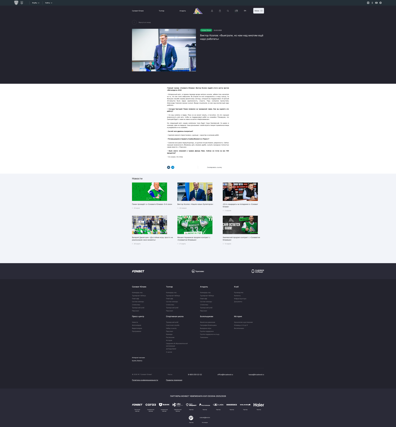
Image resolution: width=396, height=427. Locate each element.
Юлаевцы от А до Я (241, 325)
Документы (238, 301)
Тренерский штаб (138, 308)
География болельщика (208, 325)
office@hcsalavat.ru (225, 374)
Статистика (136, 305)
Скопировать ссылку (214, 167)
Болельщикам (206, 316)
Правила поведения (174, 380)
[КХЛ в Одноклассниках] (372, 3)
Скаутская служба (172, 325)
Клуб (236, 287)
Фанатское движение (207, 322)
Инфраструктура (240, 298)
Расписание (170, 337)
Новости (135, 322)
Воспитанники (239, 328)
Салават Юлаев (138, 11)
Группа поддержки (207, 331)
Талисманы (204, 337)
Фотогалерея (136, 325)
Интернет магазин (138, 357)
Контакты (237, 295)
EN (245, 11)
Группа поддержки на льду (209, 334)
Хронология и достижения (243, 322)
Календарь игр (137, 292)
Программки (136, 331)
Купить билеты (137, 361)
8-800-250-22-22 (195, 374)
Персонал (135, 311)
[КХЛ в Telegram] (380, 3)
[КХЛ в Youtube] (376, 3)
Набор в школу (171, 328)
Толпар (161, 11)
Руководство (238, 292)
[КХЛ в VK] (368, 3)
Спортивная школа (174, 316)
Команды (169, 334)
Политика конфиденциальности (145, 380)
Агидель (183, 11)
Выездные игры (205, 328)
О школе (169, 352)
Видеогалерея (137, 328)
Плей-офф (135, 298)
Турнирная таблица (139, 295)
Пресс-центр (138, 316)
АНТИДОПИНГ (171, 349)
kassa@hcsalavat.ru (256, 374)
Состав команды (138, 301)
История (169, 340)
